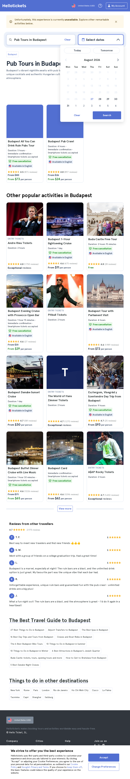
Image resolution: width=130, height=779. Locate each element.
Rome (26, 690)
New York (15, 690)
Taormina (15, 697)
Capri (26, 697)
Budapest (12, 54)
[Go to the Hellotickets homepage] (15, 5)
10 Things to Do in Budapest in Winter (29, 651)
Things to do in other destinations (48, 681)
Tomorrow (107, 50)
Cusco (95, 690)
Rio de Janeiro (60, 690)
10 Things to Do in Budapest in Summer (65, 644)
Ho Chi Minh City (80, 690)
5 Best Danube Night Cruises (24, 665)
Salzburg (49, 697)
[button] (24, 143)
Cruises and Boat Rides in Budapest (74, 637)
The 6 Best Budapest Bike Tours (26, 644)
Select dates (95, 40)
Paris (35, 690)
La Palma (106, 690)
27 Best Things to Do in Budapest (27, 630)
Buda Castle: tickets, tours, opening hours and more (36, 658)
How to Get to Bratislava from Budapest (86, 658)
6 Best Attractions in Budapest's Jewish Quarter (76, 651)
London (45, 690)
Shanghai (36, 697)
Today (77, 50)
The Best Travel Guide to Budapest (50, 620)
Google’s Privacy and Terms (35, 767)
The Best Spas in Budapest (95, 630)
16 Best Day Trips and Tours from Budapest (31, 637)
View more (65, 508)
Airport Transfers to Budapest (63, 630)
